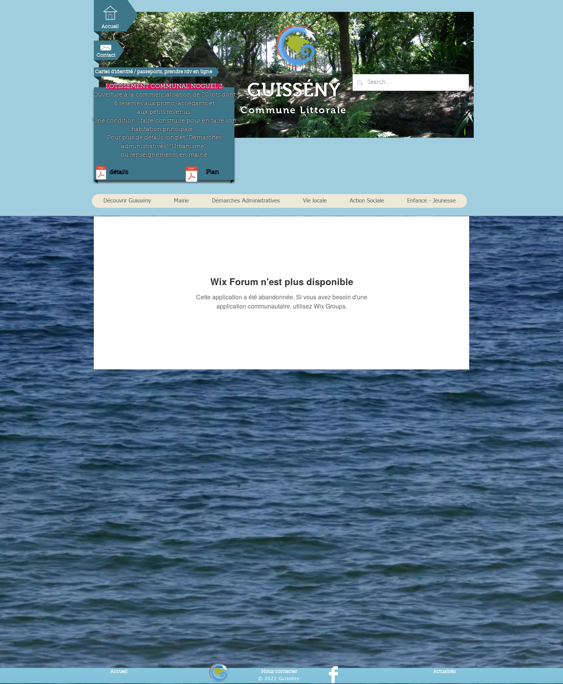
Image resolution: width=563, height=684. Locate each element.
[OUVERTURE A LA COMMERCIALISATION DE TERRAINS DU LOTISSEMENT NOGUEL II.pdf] (101, 173)
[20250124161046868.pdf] (191, 175)
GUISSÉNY (293, 89)
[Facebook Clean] (333, 674)
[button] (127, 201)
